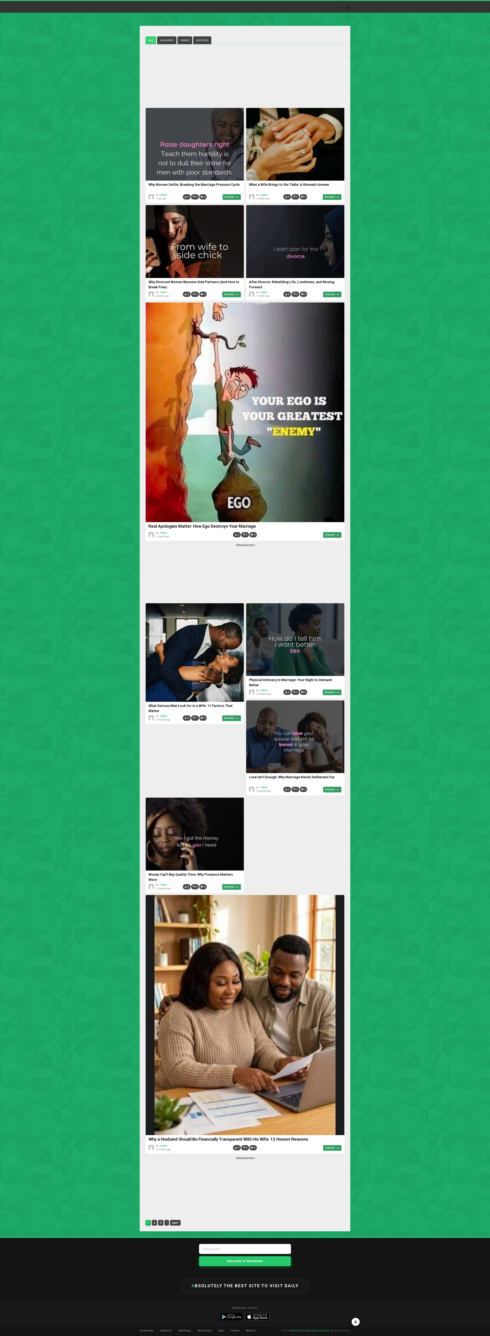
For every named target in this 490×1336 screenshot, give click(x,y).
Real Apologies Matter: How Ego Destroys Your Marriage (202, 526)
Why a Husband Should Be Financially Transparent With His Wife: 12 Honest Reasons (228, 1139)
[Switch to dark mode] (341, 7)
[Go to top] (355, 1321)
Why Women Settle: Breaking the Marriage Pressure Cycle (194, 185)
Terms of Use (204, 1330)
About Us (251, 1330)
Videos (184, 40)
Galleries (166, 40)
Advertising (185, 1330)
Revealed (330, 197)
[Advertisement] (245, 75)
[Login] (349, 7)
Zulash (163, 195)
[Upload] (346, 7)
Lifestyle (229, 197)
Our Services (146, 1330)
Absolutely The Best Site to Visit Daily (154, 7)
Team (221, 1330)
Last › (175, 1222)
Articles (202, 40)
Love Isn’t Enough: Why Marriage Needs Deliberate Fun (292, 777)
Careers (235, 1330)
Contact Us (166, 1330)
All (151, 40)
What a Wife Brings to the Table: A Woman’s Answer (289, 185)
